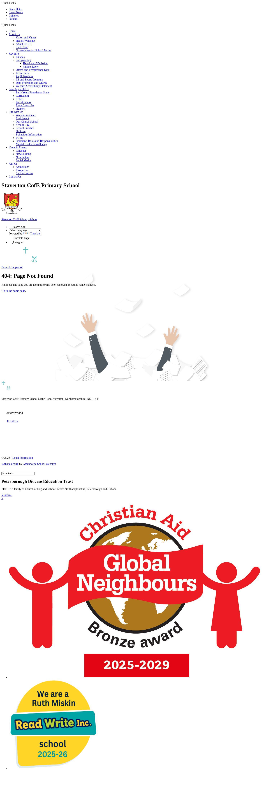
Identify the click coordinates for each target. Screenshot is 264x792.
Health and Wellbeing (35, 63)
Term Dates (22, 73)
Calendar (21, 150)
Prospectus (22, 170)
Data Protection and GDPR (31, 82)
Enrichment (22, 118)
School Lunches (25, 128)
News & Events (18, 147)
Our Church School (27, 121)
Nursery (20, 108)
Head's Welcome (25, 40)
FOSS (19, 137)
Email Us (12, 421)
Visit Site (6, 495)
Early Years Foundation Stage (32, 92)
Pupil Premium (24, 76)
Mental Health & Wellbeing (31, 144)
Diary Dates (15, 9)
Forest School (23, 102)
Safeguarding (23, 60)
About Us (14, 34)
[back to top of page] (3, 469)
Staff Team (22, 47)
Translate (35, 233)
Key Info (14, 53)
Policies (13, 18)
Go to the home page (13, 290)
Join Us (13, 163)
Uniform (21, 131)
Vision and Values (26, 37)
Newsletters (22, 157)
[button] (17, 25)
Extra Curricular (25, 105)
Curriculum (22, 95)
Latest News (16, 12)
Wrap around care (26, 115)
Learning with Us (19, 89)
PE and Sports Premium (29, 79)
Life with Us (16, 111)
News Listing (23, 153)
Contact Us (15, 176)
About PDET (23, 43)
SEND (20, 98)
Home (12, 31)
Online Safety (31, 66)
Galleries (14, 15)
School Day (22, 124)
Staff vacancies (24, 173)
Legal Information (22, 457)
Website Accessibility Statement (34, 86)
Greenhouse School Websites (39, 463)
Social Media (23, 160)
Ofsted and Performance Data (32, 69)
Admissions (22, 166)
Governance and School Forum (33, 50)
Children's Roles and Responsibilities (37, 140)
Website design (9, 463)
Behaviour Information (29, 134)
